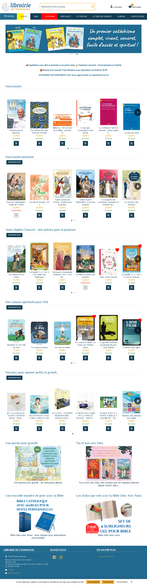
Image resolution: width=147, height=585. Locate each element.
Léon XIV (24, 16)
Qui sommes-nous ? (106, 556)
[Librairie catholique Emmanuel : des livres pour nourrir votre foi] (16, 12)
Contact (9, 570)
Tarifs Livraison (12, 573)
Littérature (82, 16)
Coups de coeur (137, 16)
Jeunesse (121, 16)
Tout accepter (93, 582)
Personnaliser (122, 582)
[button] (8, 41)
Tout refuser (108, 582)
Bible (36, 16)
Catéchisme (50, 16)
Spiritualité (66, 16)
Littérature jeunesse (102, 16)
